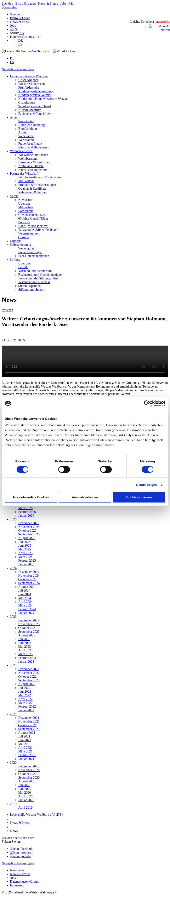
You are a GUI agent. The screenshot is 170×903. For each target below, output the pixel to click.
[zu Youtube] (20, 856)
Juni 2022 (24, 691)
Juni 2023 (24, 643)
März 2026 (25, 508)
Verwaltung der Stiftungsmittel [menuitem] (38, 278)
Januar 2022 (26, 710)
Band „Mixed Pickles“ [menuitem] (33, 226)
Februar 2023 (27, 658)
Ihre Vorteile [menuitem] (26, 181)
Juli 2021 (24, 736)
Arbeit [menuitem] (14, 117)
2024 (13, 568)
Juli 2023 (24, 639)
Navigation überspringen (18, 69)
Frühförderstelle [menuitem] (28, 87)
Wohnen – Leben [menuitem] (21, 151)
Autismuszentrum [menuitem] (29, 110)
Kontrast (15, 36)
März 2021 (25, 751)
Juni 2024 (24, 594)
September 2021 (29, 729)
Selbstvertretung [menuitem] (20, 244)
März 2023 (25, 654)
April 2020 (25, 796)
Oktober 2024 (27, 579)
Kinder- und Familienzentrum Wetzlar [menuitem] (43, 98)
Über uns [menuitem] (24, 203)
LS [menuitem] (20, 44)
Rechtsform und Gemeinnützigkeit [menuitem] (40, 274)
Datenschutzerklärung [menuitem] (24, 881)
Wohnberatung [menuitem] (28, 158)
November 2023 (29, 624)
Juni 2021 (24, 740)
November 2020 (29, 770)
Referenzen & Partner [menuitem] (32, 192)
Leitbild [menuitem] (23, 267)
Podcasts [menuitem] (24, 222)
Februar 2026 (27, 512)
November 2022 (29, 672)
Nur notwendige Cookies (31, 497)
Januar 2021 (26, 759)
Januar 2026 (26, 515)
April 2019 (25, 807)
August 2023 (26, 635)
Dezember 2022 (28, 669)
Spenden (7, 3)
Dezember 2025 (28, 523)
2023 (13, 616)
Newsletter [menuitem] (25, 199)
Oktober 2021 (27, 725)
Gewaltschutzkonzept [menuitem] (32, 214)
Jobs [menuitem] (13, 878)
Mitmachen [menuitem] (25, 207)
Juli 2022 (24, 687)
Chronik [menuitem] (23, 237)
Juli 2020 (24, 785)
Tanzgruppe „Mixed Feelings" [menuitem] (38, 229)
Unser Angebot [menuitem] (28, 80)
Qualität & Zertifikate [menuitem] (32, 188)
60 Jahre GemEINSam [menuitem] (33, 218)
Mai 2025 (24, 549)
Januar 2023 (26, 661)
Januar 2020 (26, 800)
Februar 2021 (27, 755)
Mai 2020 (24, 792)
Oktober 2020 (27, 774)
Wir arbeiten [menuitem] (26, 121)
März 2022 (25, 702)
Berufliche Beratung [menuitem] (31, 125)
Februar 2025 (27, 560)
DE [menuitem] (20, 40)
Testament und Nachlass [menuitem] (34, 282)
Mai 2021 (24, 744)
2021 (13, 714)
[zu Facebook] (21, 848)
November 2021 (29, 721)
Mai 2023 (24, 646)
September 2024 (29, 583)
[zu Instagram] (21, 852)
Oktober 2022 (27, 676)
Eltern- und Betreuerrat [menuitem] (33, 147)
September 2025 (29, 534)
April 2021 (25, 747)
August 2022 (26, 684)
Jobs (63, 3)
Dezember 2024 (28, 571)
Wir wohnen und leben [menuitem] (33, 155)
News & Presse (48, 3)
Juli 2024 (24, 590)
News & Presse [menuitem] (20, 874)
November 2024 (29, 575)
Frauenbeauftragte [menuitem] (30, 143)
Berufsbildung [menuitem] (27, 128)
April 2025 (25, 553)
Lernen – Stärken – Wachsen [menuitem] (29, 76)
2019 (13, 803)
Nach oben (26, 838)
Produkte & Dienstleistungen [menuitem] (37, 185)
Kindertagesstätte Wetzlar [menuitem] (34, 95)
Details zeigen (146, 484)
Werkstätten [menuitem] (26, 136)
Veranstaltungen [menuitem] (28, 233)
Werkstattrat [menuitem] (26, 140)
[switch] (64, 469)
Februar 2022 (27, 706)
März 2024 (25, 605)
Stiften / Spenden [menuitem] (29, 286)
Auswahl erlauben (85, 497)
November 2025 (29, 527)
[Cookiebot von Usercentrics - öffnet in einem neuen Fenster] (147, 403)
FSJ (70, 3)
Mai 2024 (24, 598)
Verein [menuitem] (14, 196)
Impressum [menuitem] (17, 885)
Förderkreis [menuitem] (25, 211)
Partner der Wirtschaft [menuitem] (24, 173)
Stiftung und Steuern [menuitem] (31, 289)
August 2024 (26, 586)
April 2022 (25, 699)
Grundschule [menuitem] (26, 102)
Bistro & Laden (25, 3)
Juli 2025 (24, 542)
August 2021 (26, 732)
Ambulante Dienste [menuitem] (31, 166)
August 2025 (26, 538)
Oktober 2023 (27, 628)
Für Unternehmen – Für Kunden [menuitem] (39, 177)
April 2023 (25, 650)
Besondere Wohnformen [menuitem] (34, 162)
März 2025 (25, 556)
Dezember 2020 (28, 766)
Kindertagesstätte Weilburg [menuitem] (35, 91)
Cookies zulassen (139, 497)
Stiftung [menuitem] (15, 259)
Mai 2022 (24, 695)
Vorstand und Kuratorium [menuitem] (35, 271)
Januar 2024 (26, 613)
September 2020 (29, 777)
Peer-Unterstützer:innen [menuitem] (33, 256)
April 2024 (25, 601)
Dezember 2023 (28, 620)
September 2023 (29, 631)
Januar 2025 (26, 564)
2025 (13, 519)
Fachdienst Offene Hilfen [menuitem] (34, 113)
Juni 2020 (24, 789)
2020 (13, 762)
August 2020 (26, 781)
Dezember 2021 (28, 717)
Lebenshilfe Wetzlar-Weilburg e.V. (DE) (36, 814)
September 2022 (29, 680)
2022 (13, 665)
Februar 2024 (27, 609)
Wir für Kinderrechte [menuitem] (31, 83)
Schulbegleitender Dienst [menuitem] (34, 106)
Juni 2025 (24, 545)
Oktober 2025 (27, 530)
